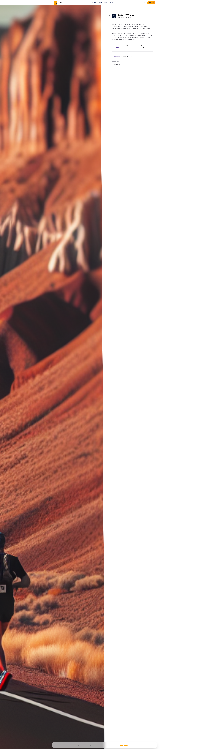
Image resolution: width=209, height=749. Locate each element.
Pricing (100, 2)
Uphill (130, 45)
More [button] (110, 2)
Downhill (146, 45)
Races (105, 2)
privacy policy (123, 745)
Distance (117, 45)
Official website (116, 64)
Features (94, 2)
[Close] (153, 745)
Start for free (151, 2)
